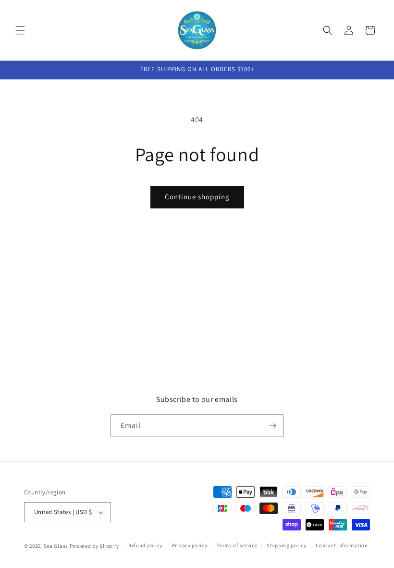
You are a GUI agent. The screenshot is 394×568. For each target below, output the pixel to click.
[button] (20, 30)
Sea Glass (56, 545)
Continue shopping (197, 196)
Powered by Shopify (94, 545)
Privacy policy (190, 545)
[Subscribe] (272, 425)
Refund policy (145, 545)
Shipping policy (287, 545)
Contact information (342, 545)
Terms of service (237, 545)
